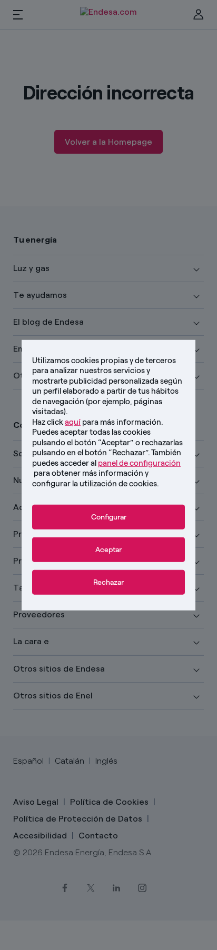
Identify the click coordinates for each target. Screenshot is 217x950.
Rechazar (108, 582)
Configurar (108, 517)
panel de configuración (139, 462)
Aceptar (108, 549)
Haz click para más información (96, 421)
